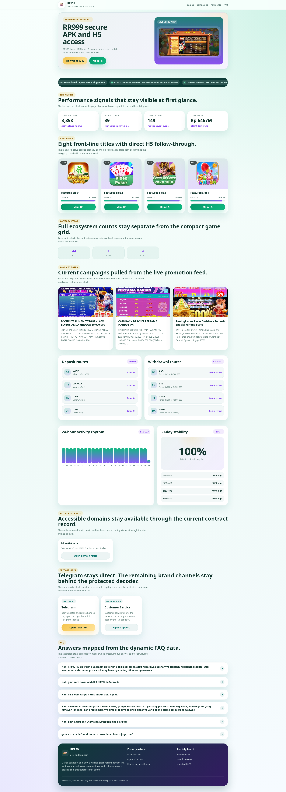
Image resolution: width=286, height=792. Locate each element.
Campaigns (202, 4)
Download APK (75, 60)
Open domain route (85, 555)
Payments (216, 4)
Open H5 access (135, 759)
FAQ (226, 4)
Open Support (121, 627)
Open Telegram (78, 627)
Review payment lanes (138, 764)
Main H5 (98, 60)
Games (190, 4)
